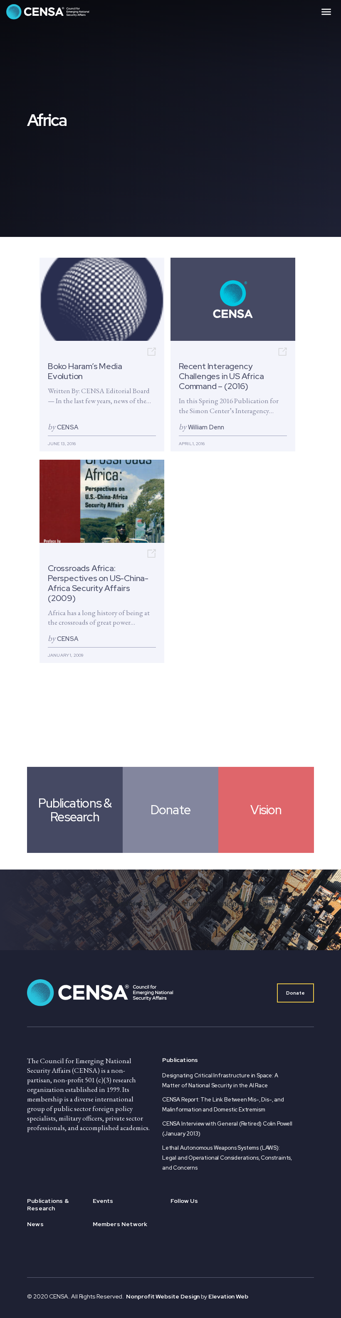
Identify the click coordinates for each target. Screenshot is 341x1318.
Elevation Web (228, 1296)
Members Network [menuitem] (120, 1224)
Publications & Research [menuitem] (48, 1204)
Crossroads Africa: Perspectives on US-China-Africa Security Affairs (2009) (98, 583)
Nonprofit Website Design (163, 1296)
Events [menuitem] (103, 1201)
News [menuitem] (35, 1224)
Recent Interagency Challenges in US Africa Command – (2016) (221, 376)
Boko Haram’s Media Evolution (85, 371)
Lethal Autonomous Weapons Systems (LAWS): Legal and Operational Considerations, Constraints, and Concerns (227, 1157)
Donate (295, 993)
